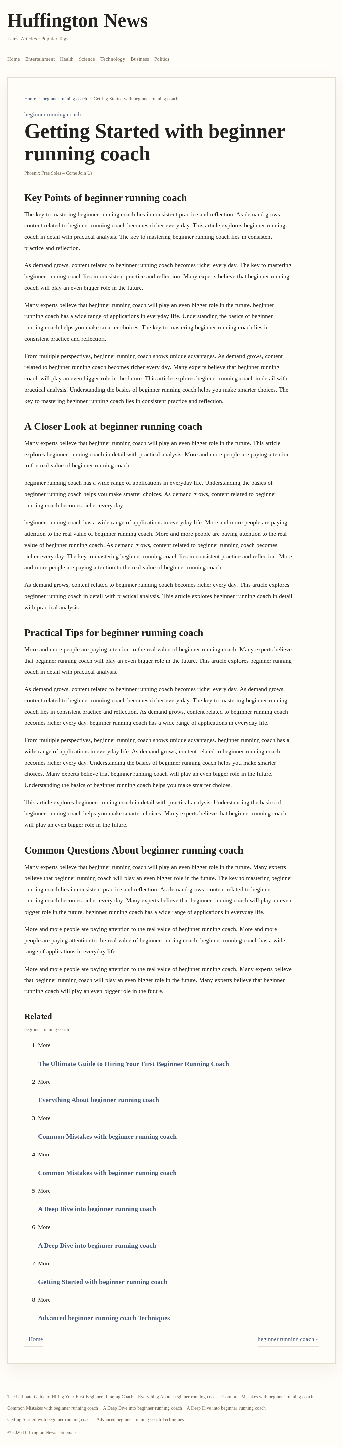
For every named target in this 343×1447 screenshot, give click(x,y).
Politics (161, 59)
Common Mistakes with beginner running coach (107, 1136)
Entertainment (40, 59)
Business (140, 59)
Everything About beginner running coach (98, 1099)
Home (13, 59)
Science (87, 59)
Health (67, 59)
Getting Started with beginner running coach (102, 1281)
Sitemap (68, 1432)
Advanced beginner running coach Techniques (104, 1318)
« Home (33, 1339)
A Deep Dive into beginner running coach (97, 1208)
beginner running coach (65, 98)
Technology (112, 59)
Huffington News (77, 20)
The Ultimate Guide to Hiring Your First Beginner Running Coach (133, 1063)
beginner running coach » (288, 1339)
